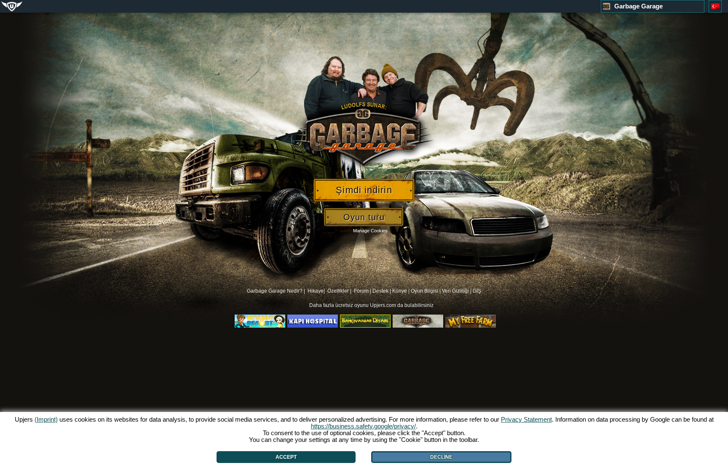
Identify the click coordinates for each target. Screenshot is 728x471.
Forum (361, 291)
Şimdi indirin (364, 190)
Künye (399, 291)
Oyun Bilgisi (424, 291)
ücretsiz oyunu (352, 305)
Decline (441, 457)
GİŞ (477, 291)
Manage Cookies (370, 230)
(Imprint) (46, 419)
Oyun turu (364, 217)
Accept (286, 457)
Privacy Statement (526, 419)
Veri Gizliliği (455, 291)
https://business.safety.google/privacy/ (363, 426)
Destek (380, 291)
